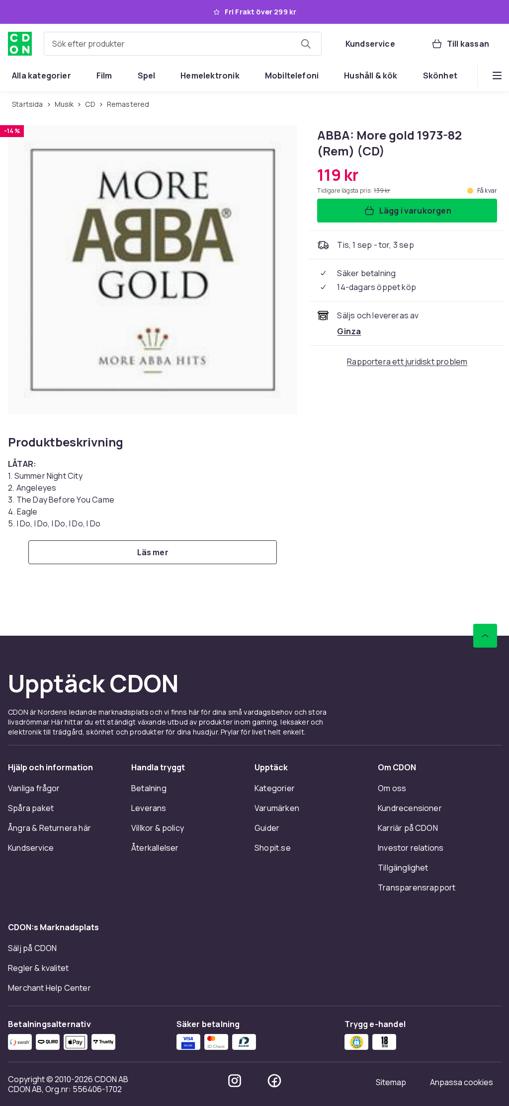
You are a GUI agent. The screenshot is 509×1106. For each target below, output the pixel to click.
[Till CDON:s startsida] (20, 44)
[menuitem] (41, 75)
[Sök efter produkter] (306, 44)
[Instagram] (235, 1081)
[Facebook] (274, 1081)
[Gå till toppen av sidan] (485, 636)
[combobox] (183, 44)
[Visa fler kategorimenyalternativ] (497, 75)
